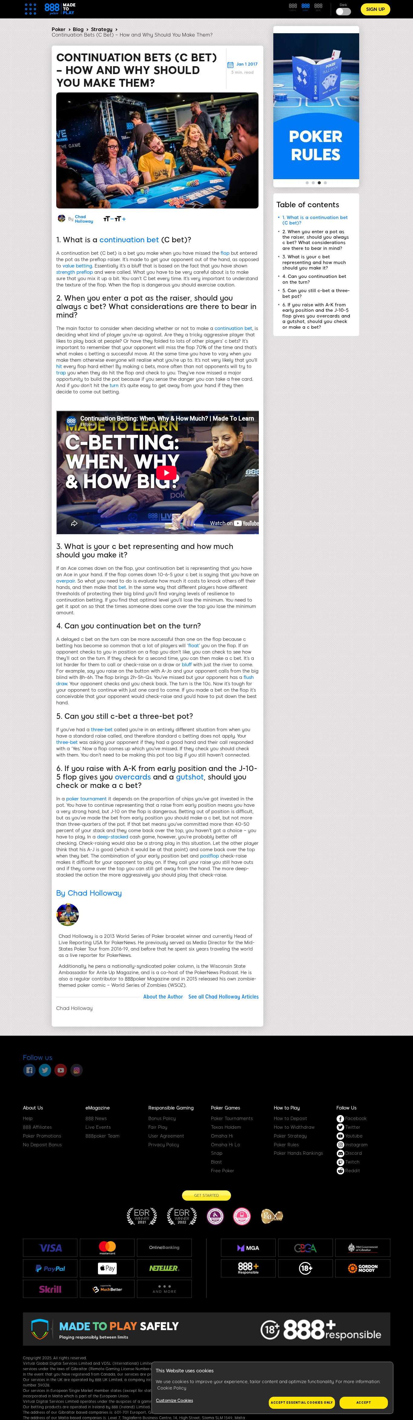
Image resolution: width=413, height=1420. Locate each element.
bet (122, 587)
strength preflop (74, 272)
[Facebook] (29, 1070)
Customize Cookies (174, 1400)
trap (61, 373)
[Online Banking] (164, 1248)
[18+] (306, 1268)
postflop (209, 856)
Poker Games (225, 1108)
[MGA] (248, 1248)
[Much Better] (107, 1289)
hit (59, 366)
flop (225, 253)
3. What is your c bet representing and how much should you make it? (314, 262)
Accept (363, 1402)
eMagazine (98, 1108)
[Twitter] (45, 1070)
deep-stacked (112, 837)
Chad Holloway (84, 219)
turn (114, 385)
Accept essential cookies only (302, 1402)
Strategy (101, 29)
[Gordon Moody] (363, 1268)
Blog (78, 29)
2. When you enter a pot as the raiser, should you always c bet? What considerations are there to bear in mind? (315, 240)
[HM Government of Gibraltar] (363, 1248)
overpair (65, 581)
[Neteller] (164, 1268)
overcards (133, 777)
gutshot (190, 777)
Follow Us (346, 1108)
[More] (164, 1289)
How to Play (287, 1108)
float (193, 645)
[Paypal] (50, 1268)
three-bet (101, 729)
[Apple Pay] (107, 1268)
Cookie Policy (171, 1388)
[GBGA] (305, 1248)
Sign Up (375, 9)
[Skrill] (50, 1289)
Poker (59, 29)
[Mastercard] (107, 1247)
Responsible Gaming (170, 1108)
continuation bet (129, 239)
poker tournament (86, 799)
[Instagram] (76, 1070)
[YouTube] (60, 1070)
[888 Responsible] (248, 1268)
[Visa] (50, 1248)
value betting (77, 266)
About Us (33, 1108)
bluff (187, 664)
